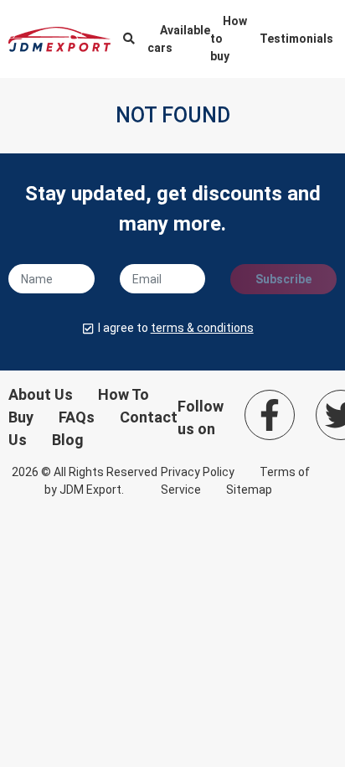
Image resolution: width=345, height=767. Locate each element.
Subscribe (283, 279)
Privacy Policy (197, 472)
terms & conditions (202, 327)
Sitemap (249, 489)
